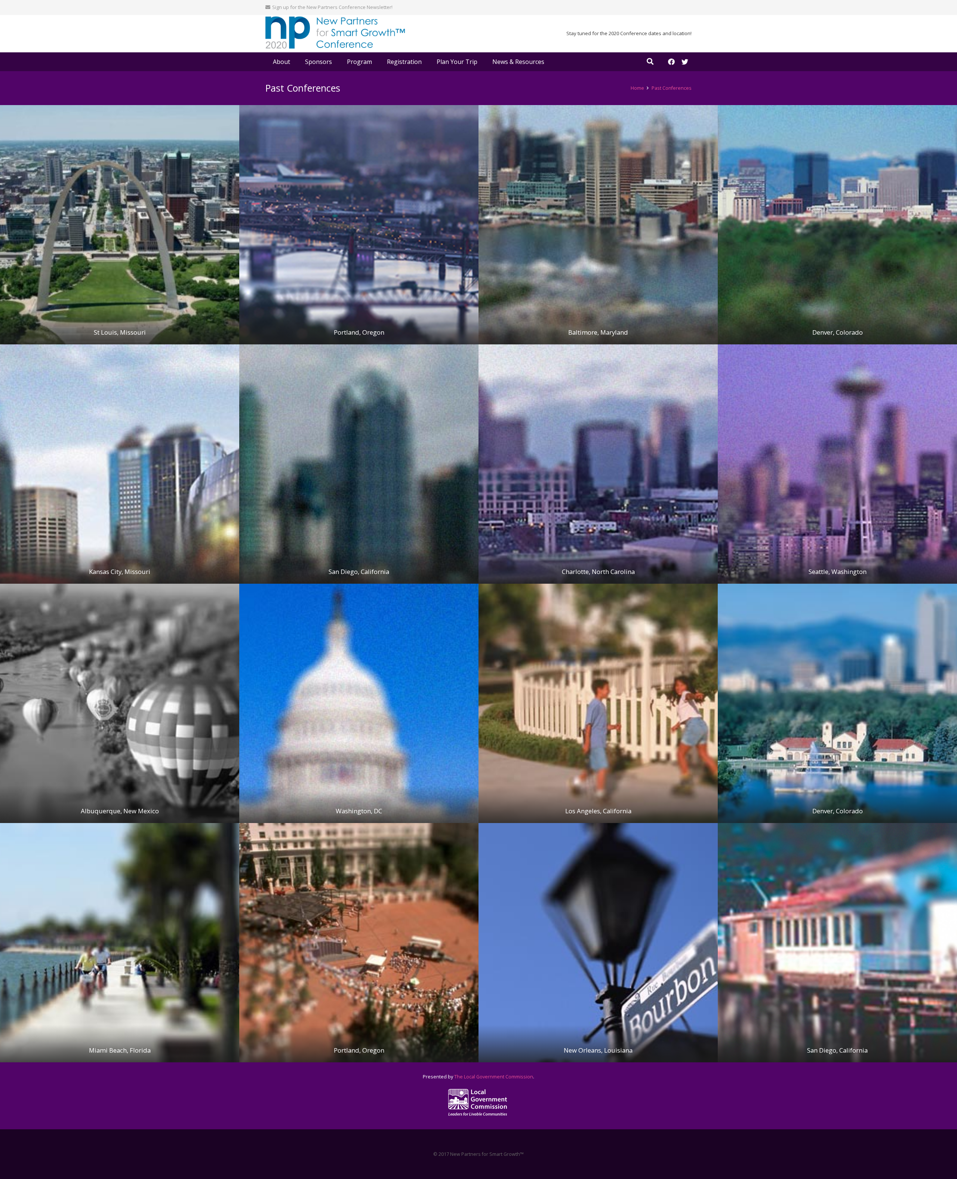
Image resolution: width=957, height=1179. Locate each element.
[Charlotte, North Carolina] (598, 464)
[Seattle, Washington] (837, 464)
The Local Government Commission (493, 1077)
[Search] (650, 61)
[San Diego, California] (358, 464)
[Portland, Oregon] (358, 224)
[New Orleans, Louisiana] (598, 942)
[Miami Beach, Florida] (119, 942)
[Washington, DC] (358, 703)
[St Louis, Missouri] (119, 224)
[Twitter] (685, 61)
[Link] (335, 34)
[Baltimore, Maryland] (598, 224)
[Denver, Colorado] (837, 224)
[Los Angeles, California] (598, 703)
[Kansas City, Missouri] (119, 464)
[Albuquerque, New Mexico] (119, 703)
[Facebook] (671, 61)
